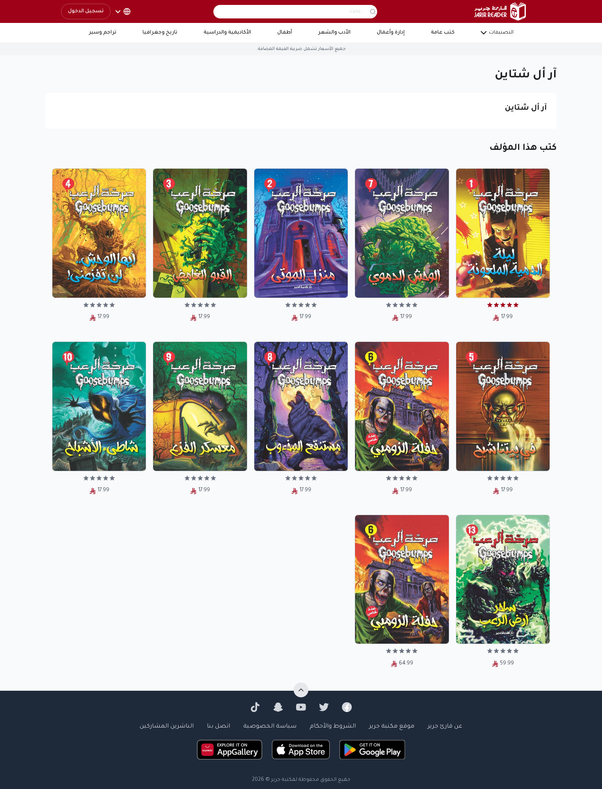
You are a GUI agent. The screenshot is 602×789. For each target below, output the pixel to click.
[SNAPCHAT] (278, 707)
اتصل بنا (218, 726)
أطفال (284, 33)
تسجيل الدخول (86, 11)
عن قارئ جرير (445, 726)
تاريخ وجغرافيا (160, 33)
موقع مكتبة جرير (391, 726)
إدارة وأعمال (391, 33)
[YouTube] (301, 707)
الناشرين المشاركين (167, 726)
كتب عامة (443, 33)
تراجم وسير (102, 33)
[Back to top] (301, 690)
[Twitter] (323, 707)
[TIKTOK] (255, 707)
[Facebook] (346, 707)
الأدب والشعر (334, 33)
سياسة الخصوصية (269, 726)
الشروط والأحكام (333, 726)
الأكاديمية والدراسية (227, 33)
